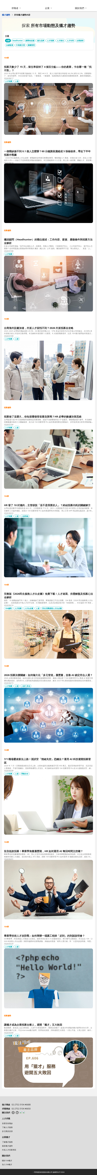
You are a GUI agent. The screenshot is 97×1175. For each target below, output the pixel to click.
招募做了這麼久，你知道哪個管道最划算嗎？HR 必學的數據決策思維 (42, 416)
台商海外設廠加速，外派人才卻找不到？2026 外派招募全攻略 (38, 328)
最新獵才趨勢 (7, 1146)
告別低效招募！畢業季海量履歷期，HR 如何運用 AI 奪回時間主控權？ (43, 851)
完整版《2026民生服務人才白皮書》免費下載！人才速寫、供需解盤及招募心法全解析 (48, 595)
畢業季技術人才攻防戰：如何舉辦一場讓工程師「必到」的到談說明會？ (44, 935)
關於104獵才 (7, 1160)
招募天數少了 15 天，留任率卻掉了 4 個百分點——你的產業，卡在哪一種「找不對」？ (48, 68)
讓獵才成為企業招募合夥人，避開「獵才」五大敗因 (33, 1024)
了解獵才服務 (7, 1142)
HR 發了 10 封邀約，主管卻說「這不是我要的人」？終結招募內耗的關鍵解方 (47, 505)
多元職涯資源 (7, 1131)
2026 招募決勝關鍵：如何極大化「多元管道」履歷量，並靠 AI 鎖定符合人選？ (48, 675)
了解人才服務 (7, 1127)
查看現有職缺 (7, 1123)
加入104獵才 (7, 1164)
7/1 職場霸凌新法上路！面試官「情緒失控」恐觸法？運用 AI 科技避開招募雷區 (47, 760)
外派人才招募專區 (9, 1150)
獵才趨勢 (6, 14)
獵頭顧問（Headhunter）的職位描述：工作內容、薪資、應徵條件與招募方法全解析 (48, 241)
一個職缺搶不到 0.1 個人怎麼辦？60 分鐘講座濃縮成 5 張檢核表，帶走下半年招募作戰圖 (47, 153)
